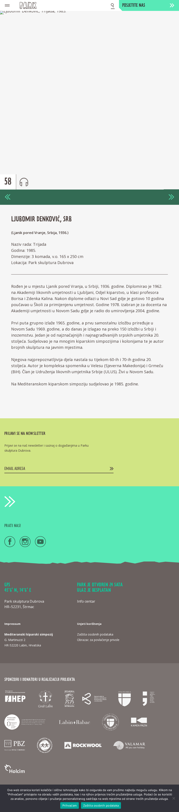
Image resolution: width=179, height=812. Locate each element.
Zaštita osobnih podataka (101, 805)
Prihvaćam (69, 805)
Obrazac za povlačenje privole (98, 640)
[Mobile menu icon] (7, 5)
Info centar (86, 601)
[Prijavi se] (112, 468)
